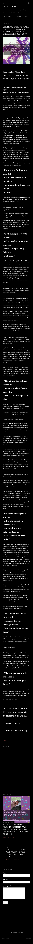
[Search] (29, 2)
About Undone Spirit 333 (17, 16)
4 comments (10, 837)
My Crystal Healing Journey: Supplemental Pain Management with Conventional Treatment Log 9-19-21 (16, 829)
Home (5, 16)
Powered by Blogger (18, 932)
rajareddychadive (21, 936)
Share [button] (4, 740)
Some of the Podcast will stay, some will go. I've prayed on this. (16, 853)
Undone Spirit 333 (11, 6)
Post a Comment (14, 859)
